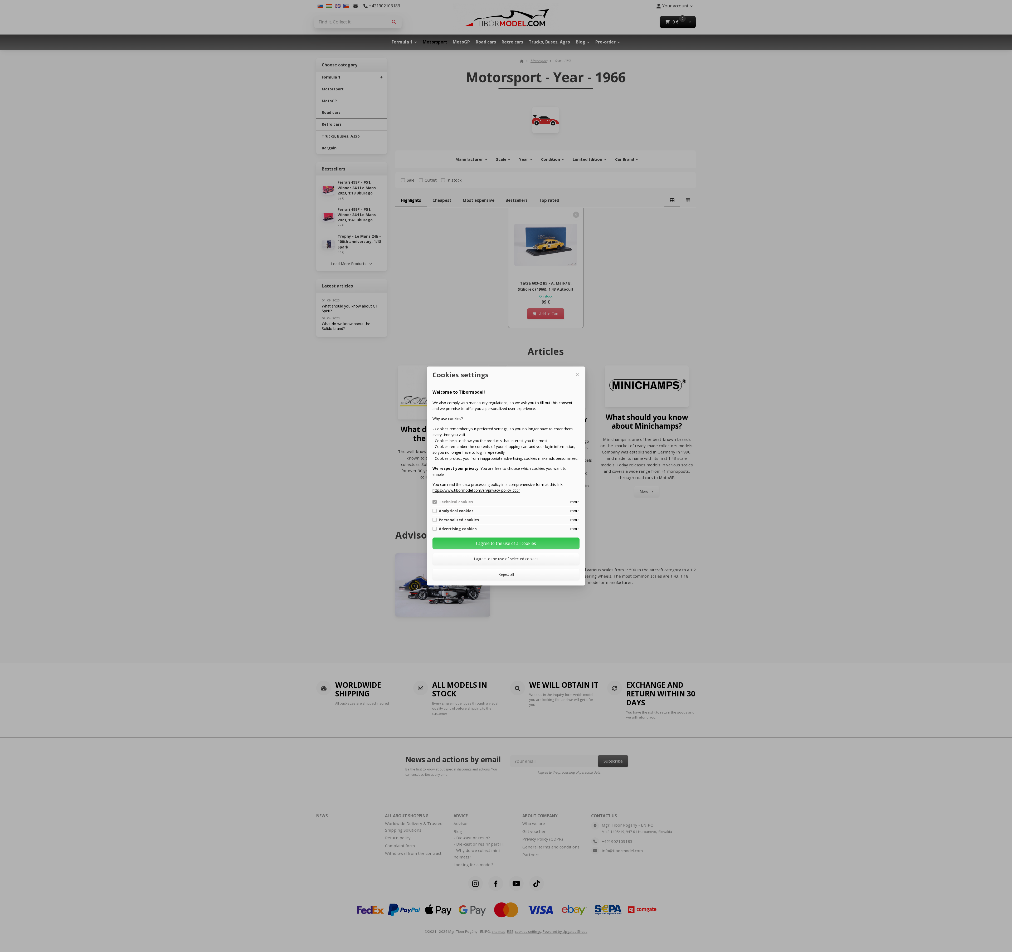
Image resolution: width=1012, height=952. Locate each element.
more (575, 501)
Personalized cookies (459, 520)
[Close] (577, 374)
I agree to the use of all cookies (506, 543)
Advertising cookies (458, 528)
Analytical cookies (456, 511)
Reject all (506, 574)
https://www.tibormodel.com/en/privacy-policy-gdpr (476, 490)
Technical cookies (456, 502)
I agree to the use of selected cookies (506, 558)
